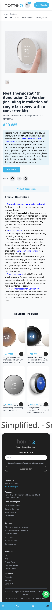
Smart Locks (10, 516)
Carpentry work (11, 544)
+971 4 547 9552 (11, 483)
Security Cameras (12, 509)
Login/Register (42, 5)
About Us (8, 577)
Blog (6, 558)
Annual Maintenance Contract (17, 530)
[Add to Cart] (21, 354)
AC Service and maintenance (16, 527)
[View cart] (48, 606)
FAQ (6, 555)
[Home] (17, 606)
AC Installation (11, 540)
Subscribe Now (26, 469)
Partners (8, 580)
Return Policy (10, 569)
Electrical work (11, 534)
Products (13, 14)
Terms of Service (11, 565)
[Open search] (32, 606)
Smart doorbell (11, 512)
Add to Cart (12, 169)
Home (5, 14)
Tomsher (26, 594)
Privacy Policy (10, 562)
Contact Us (9, 584)
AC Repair (9, 537)
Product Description (26, 189)
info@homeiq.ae (11, 486)
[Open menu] (2, 606)
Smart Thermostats (12, 505)
